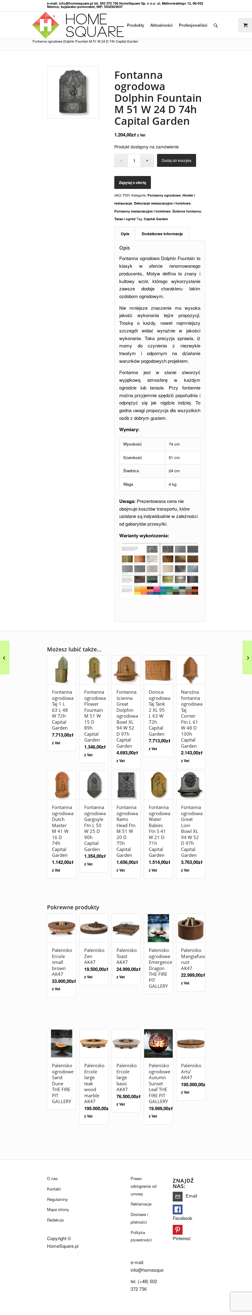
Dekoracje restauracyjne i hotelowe (162, 203)
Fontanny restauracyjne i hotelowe (142, 211)
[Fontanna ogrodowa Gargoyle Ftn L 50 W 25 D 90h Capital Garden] (247, 657)
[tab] (125, 234)
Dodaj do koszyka (176, 160)
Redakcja (55, 1220)
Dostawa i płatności (139, 1218)
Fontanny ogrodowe (164, 195)
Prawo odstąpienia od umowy (143, 1186)
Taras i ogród (125, 219)
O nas (52, 1178)
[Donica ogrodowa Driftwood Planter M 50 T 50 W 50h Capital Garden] (5, 657)
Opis (125, 233)
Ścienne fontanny (186, 211)
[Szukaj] (216, 25)
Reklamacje (141, 1204)
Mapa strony (58, 1209)
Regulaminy (57, 1199)
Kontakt (54, 1189)
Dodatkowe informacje (162, 233)
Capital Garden (156, 219)
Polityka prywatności (141, 1236)
